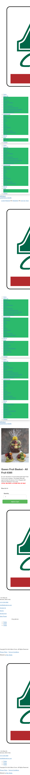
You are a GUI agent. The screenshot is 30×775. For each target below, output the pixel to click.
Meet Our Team (6, 97)
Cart (4, 140)
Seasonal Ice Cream (8, 131)
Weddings (5, 134)
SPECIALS (3, 196)
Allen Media (9, 655)
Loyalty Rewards (5, 200)
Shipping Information (8, 106)
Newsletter (15, 200)
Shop (4, 137)
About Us (5, 96)
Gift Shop (5, 126)
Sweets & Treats (7, 345)
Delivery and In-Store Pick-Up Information (12, 109)
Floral (4, 124)
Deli (4, 122)
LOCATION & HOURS (5, 198)
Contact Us (3, 608)
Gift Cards (5, 343)
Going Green (6, 101)
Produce (5, 129)
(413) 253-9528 (4, 602)
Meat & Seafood (7, 127)
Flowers (5, 353)
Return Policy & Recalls (8, 112)
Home (4, 94)
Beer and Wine (6, 117)
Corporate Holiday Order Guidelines (11, 111)
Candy (4, 119)
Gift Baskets (6, 346)
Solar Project (3, 616)
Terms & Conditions (14, 652)
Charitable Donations (8, 102)
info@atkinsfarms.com (6, 605)
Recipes (5, 104)
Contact (5, 142)
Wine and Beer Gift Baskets (9, 348)
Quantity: (6, 493)
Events (2, 611)
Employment (3, 613)
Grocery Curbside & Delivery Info (10, 107)
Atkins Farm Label (7, 351)
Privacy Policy (3, 652)
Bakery (4, 116)
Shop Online (6, 139)
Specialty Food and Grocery (9, 132)
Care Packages (6, 350)
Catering (5, 121)
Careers (5, 99)
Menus (5, 136)
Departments (6, 114)
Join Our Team (25, 200)
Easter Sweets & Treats (8, 341)
